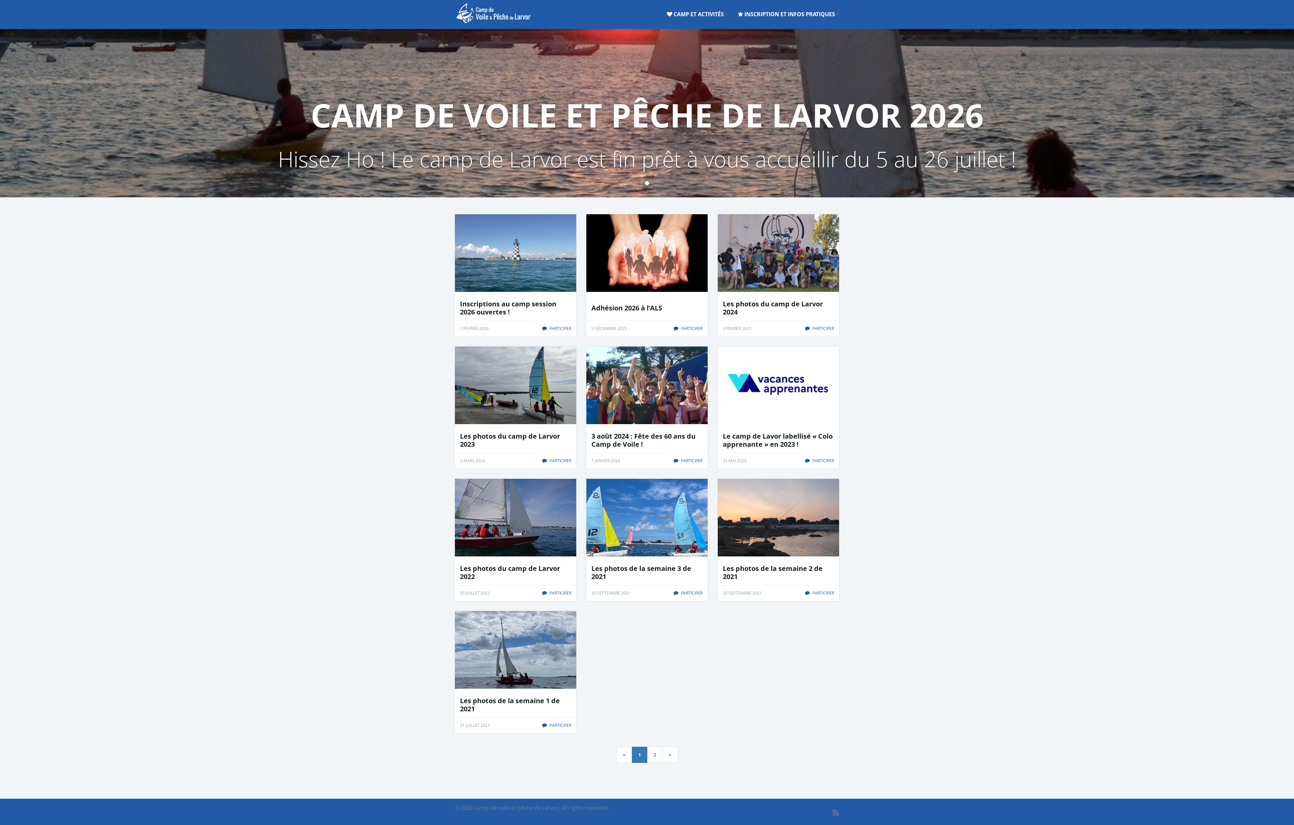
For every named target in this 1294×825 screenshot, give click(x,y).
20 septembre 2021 (610, 593)
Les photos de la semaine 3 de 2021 (641, 573)
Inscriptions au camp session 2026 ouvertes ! (508, 308)
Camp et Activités (698, 14)
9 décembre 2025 (609, 328)
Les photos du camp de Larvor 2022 (510, 573)
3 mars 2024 (472, 461)
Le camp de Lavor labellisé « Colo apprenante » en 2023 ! (778, 440)
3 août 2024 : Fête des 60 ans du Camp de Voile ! (643, 440)
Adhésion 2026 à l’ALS (626, 308)
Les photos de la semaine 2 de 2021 (773, 573)
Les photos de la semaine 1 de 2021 (510, 705)
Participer (560, 328)
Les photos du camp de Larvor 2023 (510, 440)
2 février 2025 (737, 328)
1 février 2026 (474, 328)
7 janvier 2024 (605, 461)
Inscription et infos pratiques (789, 14)
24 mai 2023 (734, 461)
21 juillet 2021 (475, 725)
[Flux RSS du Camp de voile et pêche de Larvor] (836, 812)
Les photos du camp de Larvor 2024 (773, 308)
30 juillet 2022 (475, 593)
